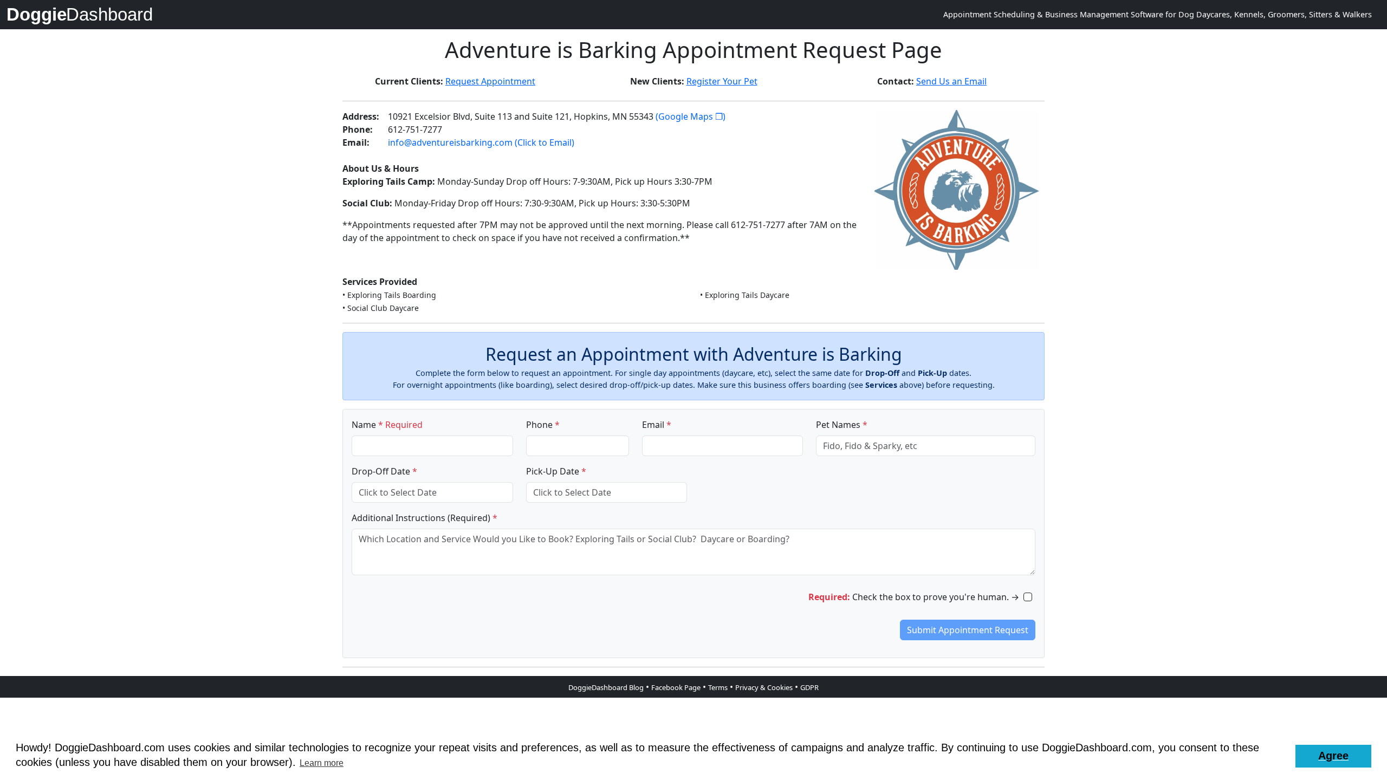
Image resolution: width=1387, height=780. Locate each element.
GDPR (809, 687)
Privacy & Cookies (764, 687)
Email (656, 425)
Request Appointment (490, 81)
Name (387, 425)
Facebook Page (676, 687)
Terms (718, 687)
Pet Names (841, 425)
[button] (1333, 756)
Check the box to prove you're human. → (913, 597)
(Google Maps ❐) (690, 116)
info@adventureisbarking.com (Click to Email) (481, 142)
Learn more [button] (321, 763)
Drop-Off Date (384, 471)
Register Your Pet (721, 81)
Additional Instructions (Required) (424, 518)
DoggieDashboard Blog (606, 687)
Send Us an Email (951, 81)
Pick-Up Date (556, 471)
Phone (543, 425)
